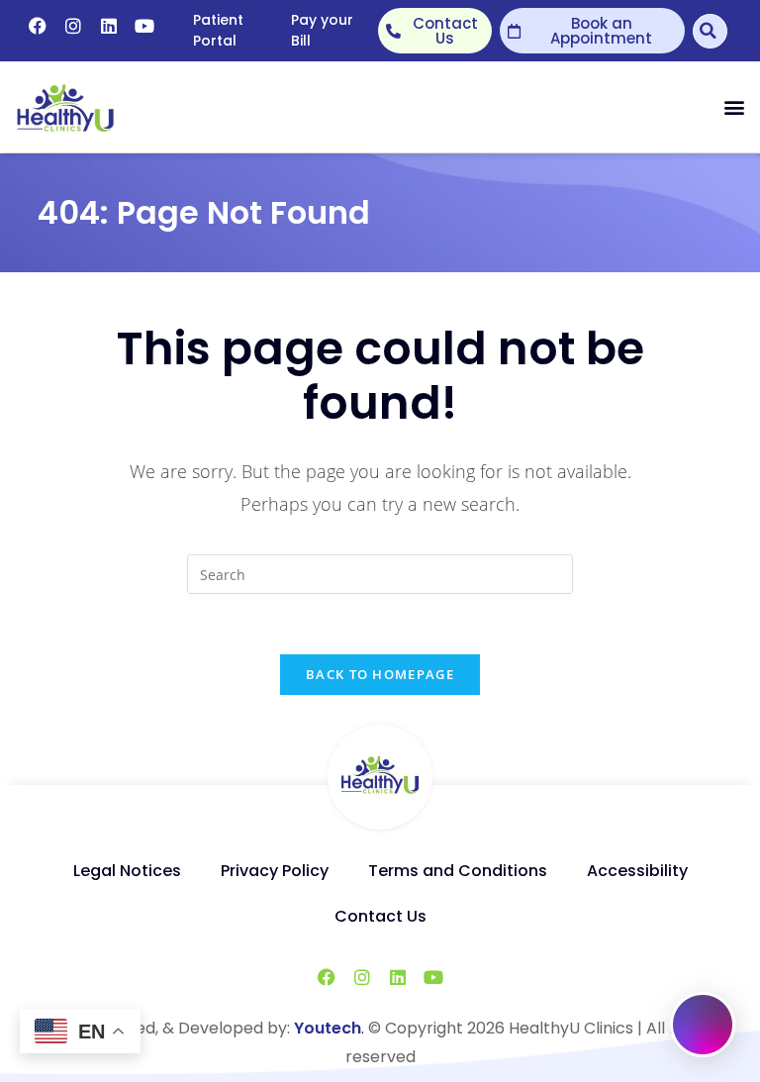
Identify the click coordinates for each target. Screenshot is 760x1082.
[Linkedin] (109, 26)
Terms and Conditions (457, 870)
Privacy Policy (275, 870)
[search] (380, 574)
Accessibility (637, 870)
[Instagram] (73, 26)
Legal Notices (127, 870)
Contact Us (380, 916)
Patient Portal (218, 30)
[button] (733, 107)
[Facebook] (37, 26)
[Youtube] (144, 26)
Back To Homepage (380, 674)
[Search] (710, 31)
